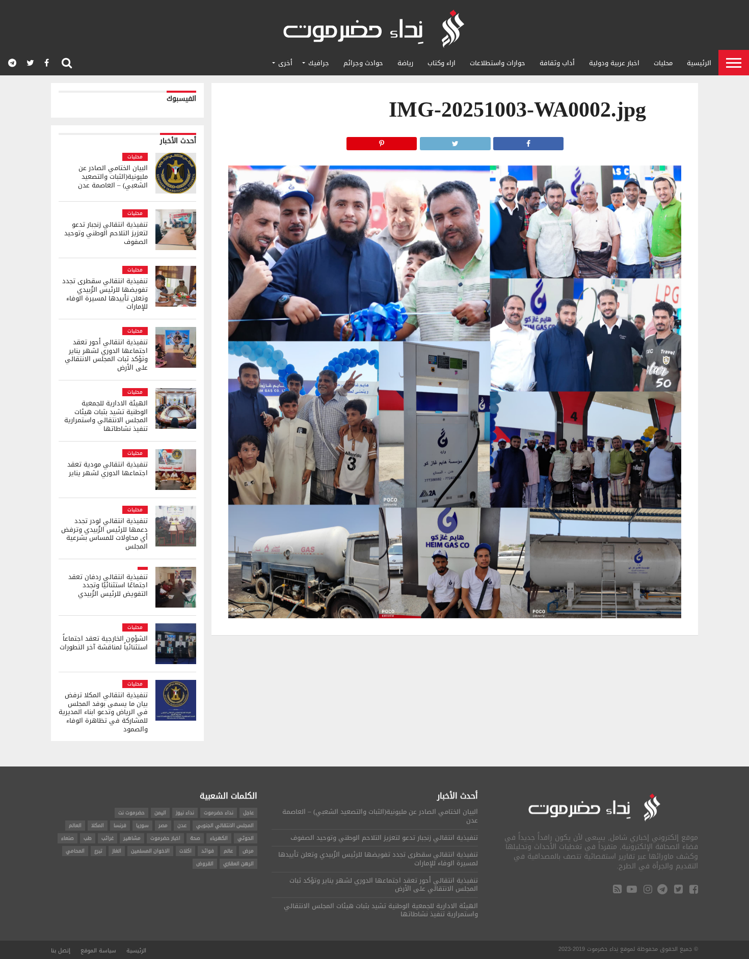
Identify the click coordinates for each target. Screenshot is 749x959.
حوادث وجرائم (363, 63)
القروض (204, 863)
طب (88, 838)
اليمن (160, 812)
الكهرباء (219, 838)
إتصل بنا (60, 950)
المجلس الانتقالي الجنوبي (225, 825)
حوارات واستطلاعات (497, 63)
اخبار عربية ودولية (614, 63)
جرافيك (318, 63)
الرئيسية (699, 63)
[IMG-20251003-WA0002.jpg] (454, 615)
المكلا (97, 825)
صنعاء (67, 838)
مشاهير (132, 838)
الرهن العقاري (238, 863)
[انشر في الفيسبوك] (528, 141)
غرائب (107, 838)
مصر (163, 825)
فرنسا (120, 825)
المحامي (75, 851)
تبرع (98, 851)
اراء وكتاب (441, 63)
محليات (663, 63)
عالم (228, 851)
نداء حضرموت (218, 812)
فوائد (207, 851)
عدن (181, 825)
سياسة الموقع (98, 950)
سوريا (142, 825)
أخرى (285, 63)
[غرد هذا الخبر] (455, 141)
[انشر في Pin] (381, 141)
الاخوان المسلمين (150, 851)
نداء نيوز (185, 812)
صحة (195, 838)
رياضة (405, 63)
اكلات (185, 851)
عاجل (248, 812)
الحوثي (245, 838)
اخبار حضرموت (165, 838)
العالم (75, 825)
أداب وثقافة (557, 63)
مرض (248, 851)
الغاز (116, 851)
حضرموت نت (131, 812)
